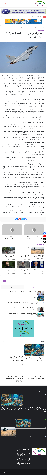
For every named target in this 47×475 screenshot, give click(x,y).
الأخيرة (12, 287)
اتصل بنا (6, 470)
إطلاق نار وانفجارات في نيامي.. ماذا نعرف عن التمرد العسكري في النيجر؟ (23, 256)
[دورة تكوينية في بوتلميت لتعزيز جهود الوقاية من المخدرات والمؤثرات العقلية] (38, 440)
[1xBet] (23, 21)
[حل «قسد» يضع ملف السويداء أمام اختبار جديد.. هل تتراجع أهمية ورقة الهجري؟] (23, 264)
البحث (43, 279)
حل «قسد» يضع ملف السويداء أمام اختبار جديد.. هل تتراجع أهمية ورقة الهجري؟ (23, 270)
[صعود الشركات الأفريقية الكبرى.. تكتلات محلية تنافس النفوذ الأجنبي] (40, 309)
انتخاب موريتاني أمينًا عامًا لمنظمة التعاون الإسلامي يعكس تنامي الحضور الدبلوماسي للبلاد (21, 291)
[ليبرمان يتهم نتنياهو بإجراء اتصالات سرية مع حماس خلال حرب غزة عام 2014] (37, 264)
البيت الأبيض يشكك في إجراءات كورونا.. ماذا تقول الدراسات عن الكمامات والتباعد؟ (22, 302)
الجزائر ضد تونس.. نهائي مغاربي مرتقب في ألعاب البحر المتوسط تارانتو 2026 (23, 313)
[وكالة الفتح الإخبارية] (40, 3)
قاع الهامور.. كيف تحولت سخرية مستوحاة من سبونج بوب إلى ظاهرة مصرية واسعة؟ (22, 297)
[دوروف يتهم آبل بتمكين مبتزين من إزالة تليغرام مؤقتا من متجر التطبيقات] (23, 440)
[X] (44, 242)
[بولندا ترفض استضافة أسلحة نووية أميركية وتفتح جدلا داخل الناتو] (37, 250)
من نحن (10, 470)
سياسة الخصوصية (22, 470)
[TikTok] (44, 239)
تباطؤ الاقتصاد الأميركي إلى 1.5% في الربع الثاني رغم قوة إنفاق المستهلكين (30, 16)
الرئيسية (41, 27)
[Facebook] (44, 233)
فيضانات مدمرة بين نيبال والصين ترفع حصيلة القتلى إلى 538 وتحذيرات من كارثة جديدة (9, 256)
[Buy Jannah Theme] (23, 11)
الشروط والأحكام (15, 470)
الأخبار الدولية (37, 27)
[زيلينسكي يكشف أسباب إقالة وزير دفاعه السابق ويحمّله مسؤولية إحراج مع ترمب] (8, 264)
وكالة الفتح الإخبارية (40, 39)
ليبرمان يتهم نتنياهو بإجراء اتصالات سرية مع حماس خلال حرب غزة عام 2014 (38, 270)
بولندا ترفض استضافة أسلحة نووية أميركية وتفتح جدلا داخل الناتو (38, 256)
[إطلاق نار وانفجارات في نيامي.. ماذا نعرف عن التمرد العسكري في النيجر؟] (23, 250)
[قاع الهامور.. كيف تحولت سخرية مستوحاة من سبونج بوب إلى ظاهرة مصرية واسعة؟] (40, 298)
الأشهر (35, 287)
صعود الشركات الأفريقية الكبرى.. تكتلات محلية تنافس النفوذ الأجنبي (25, 307)
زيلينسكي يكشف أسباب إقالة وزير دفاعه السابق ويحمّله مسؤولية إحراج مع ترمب (9, 270)
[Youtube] (44, 236)
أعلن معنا (2, 470)
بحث (4, 281)
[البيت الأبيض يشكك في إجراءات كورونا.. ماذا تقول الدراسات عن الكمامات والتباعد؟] (40, 304)
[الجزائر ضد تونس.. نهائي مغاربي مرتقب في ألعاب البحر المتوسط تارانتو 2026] (40, 315)
